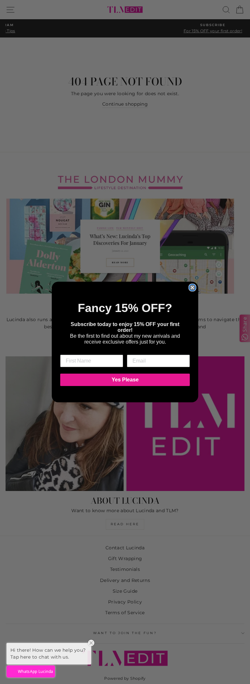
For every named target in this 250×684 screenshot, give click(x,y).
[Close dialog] (192, 287)
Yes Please (125, 379)
